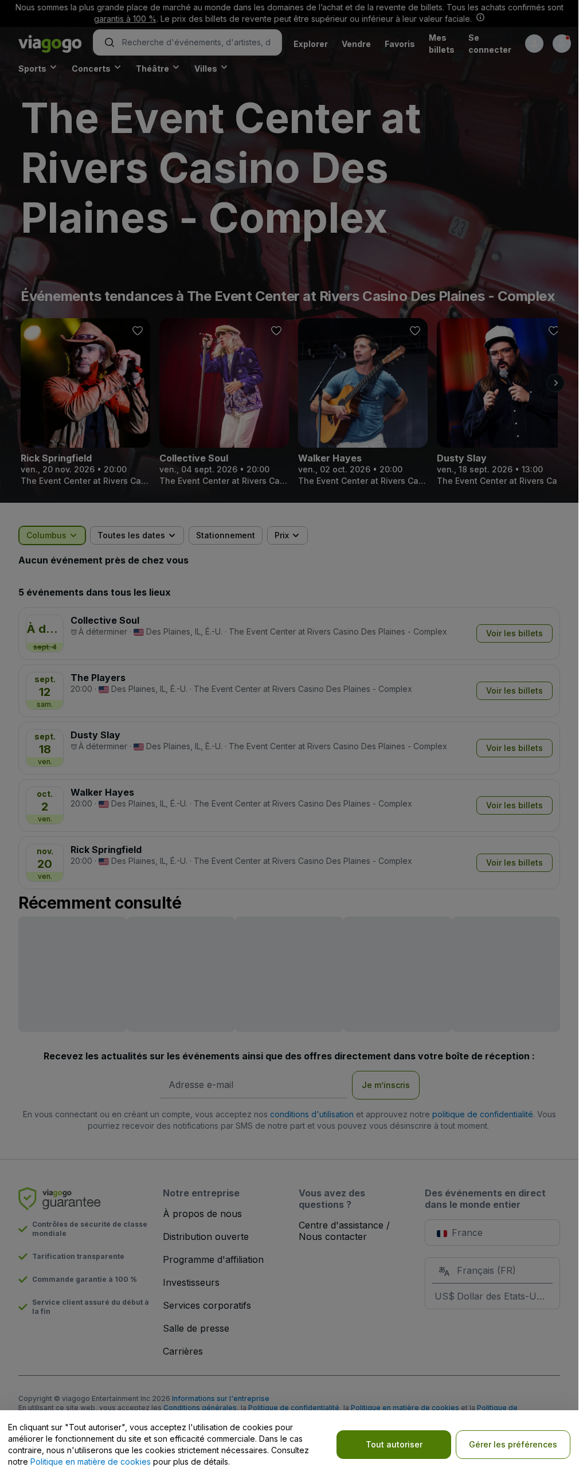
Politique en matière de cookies (90, 1461)
